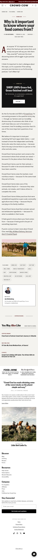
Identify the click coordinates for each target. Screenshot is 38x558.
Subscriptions (5, 472)
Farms (3, 462)
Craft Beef (31, 265)
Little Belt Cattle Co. (19, 445)
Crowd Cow (4, 11)
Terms (19, 522)
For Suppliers (5, 485)
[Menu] (2, 5)
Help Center (5, 470)
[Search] (5, 5)
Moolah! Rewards (7, 475)
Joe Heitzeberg (18, 276)
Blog (3, 456)
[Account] (33, 5)
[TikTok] (14, 533)
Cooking (4, 458)
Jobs (3, 491)
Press (3, 489)
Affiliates (4, 487)
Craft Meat (23, 265)
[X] (20, 533)
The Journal (12, 11)
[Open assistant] (34, 554)
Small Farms (7, 268)
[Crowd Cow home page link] (19, 5)
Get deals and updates (19, 511)
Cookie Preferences (19, 529)
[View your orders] (35, 5)
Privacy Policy (19, 524)
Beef (5, 272)
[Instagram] (17, 533)
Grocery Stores (24, 272)
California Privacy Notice (19, 527)
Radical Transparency (18, 268)
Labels (29, 268)
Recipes (4, 460)
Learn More (5, 403)
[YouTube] (24, 533)
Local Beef (28, 276)
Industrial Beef (7, 276)
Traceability (7, 279)
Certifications (12, 272)
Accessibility (5, 477)
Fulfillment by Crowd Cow (9, 493)
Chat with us (19, 548)
